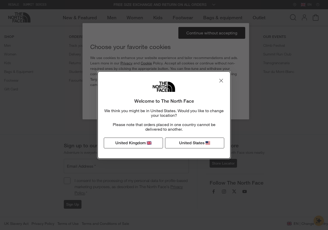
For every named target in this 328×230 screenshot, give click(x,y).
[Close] (221, 81)
